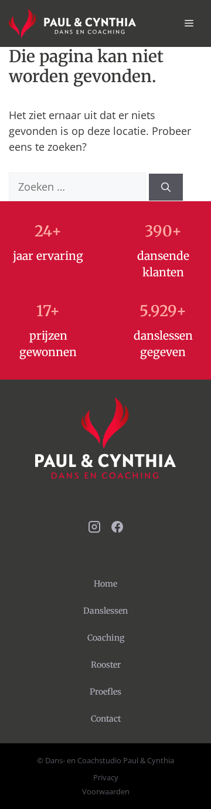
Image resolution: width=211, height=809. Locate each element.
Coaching (105, 637)
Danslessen (105, 610)
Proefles (105, 691)
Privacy (105, 777)
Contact (106, 718)
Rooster (106, 664)
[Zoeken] (166, 187)
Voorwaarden (106, 791)
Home (105, 583)
